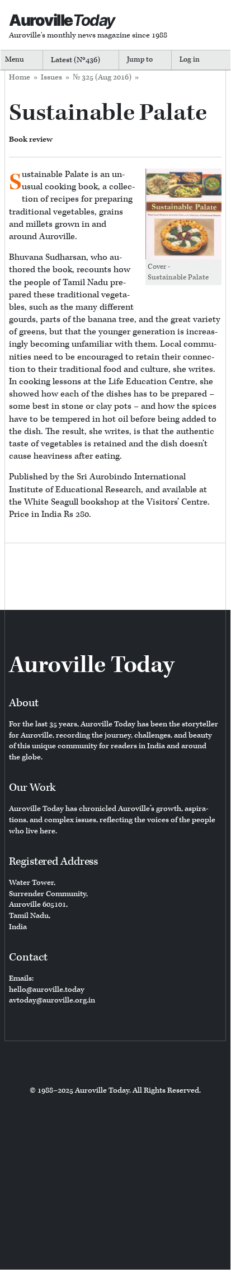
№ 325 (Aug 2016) (102, 77)
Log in (190, 59)
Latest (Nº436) (75, 60)
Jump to (140, 59)
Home (19, 77)
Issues (51, 77)
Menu (14, 59)
